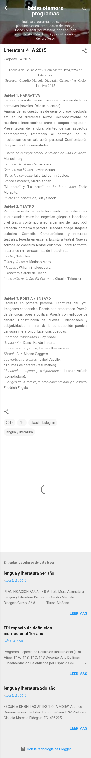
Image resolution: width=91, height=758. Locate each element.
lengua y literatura (19, 432)
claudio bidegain (43, 423)
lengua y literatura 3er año (29, 573)
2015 (9, 423)
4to (21, 423)
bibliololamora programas (45, 11)
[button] (84, 51)
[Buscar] (84, 9)
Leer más (78, 613)
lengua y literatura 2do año (30, 688)
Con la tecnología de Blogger (48, 749)
